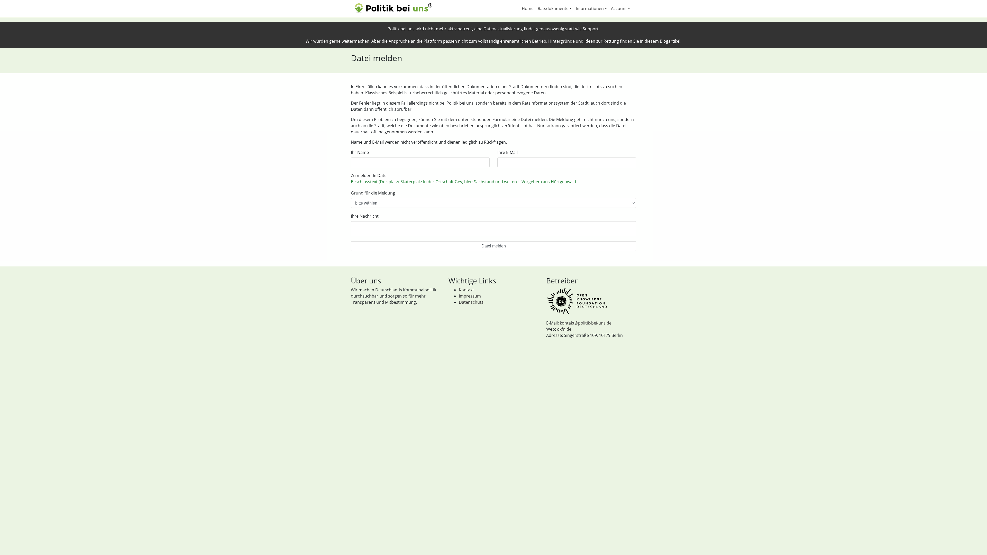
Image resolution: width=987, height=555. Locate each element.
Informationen (590, 8)
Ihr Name (360, 152)
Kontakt (466, 290)
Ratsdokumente (553, 8)
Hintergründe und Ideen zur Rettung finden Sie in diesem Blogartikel (614, 41)
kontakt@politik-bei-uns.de (585, 323)
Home (528, 8)
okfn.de (564, 329)
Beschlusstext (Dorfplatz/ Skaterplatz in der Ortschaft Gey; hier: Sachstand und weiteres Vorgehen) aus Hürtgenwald (463, 181)
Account (619, 8)
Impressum (470, 296)
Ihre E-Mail (507, 152)
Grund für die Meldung (373, 193)
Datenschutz (471, 302)
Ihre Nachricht (365, 216)
